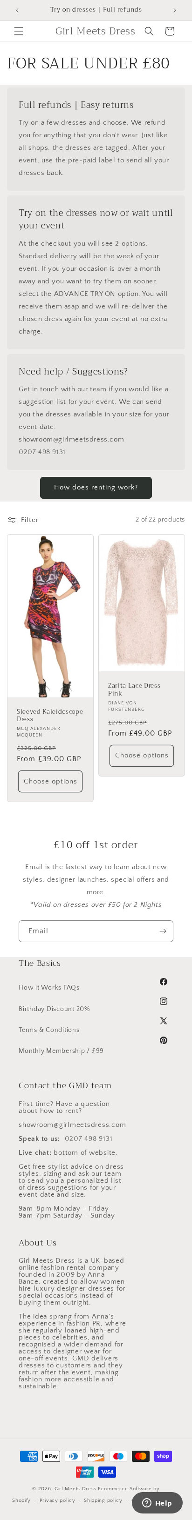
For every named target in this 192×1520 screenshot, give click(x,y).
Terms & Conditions (49, 1030)
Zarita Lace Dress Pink (134, 690)
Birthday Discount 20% (54, 1009)
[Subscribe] (162, 931)
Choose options (50, 781)
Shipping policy (103, 1500)
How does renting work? (96, 487)
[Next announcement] (175, 10)
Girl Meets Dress (75, 1489)
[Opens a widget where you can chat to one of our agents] (157, 1503)
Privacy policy (57, 1500)
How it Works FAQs (49, 987)
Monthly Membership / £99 (61, 1051)
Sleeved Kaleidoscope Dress (50, 715)
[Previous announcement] (17, 10)
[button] (18, 31)
